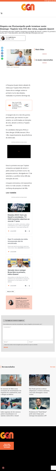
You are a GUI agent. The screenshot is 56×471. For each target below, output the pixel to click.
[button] (2, 48)
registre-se (21, 320)
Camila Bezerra (12, 37)
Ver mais (52, 367)
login (9, 320)
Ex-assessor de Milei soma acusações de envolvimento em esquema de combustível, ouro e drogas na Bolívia (11, 391)
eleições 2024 (10, 291)
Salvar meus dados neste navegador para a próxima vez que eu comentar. (21, 344)
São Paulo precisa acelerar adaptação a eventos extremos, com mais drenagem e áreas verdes (39, 391)
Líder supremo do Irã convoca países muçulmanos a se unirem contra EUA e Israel (10, 414)
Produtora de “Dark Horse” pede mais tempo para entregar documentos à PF (38, 414)
